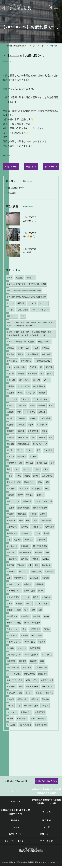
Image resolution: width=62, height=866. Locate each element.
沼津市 (20, 495)
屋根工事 (41, 412)
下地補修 (20, 565)
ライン (28, 603)
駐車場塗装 (49, 527)
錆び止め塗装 (29, 674)
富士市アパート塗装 (14, 463)
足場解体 (10, 425)
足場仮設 (17, 540)
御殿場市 (27, 584)
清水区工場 (34, 578)
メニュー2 (43, 303)
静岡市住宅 (27, 501)
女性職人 (45, 348)
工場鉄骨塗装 (45, 520)
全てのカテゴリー (16, 187)
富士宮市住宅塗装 (40, 546)
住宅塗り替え (35, 629)
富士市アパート (20, 578)
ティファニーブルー (41, 399)
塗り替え (10, 418)
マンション (23, 488)
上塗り (37, 469)
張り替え (10, 450)
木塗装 (30, 425)
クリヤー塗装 (12, 399)
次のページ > (51, 166)
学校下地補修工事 (14, 655)
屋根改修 (45, 699)
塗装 (22, 316)
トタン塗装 (11, 380)
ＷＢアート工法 (23, 348)
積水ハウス (11, 552)
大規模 (27, 476)
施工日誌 (6, 155)
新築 (47, 482)
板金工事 (22, 661)
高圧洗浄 (20, 373)
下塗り (9, 476)
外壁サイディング (40, 444)
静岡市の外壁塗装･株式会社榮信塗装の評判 (24, 290)
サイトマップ (46, 841)
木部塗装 (10, 495)
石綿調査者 (11, 520)
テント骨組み (47, 655)
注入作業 (24, 559)
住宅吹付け (41, 540)
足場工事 (10, 373)
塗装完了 (40, 495)
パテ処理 (10, 437)
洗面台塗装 (42, 674)
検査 (28, 520)
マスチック (21, 648)
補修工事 (20, 431)
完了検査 (33, 456)
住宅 (47, 488)
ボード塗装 (27, 667)
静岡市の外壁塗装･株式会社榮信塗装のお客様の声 (26, 297)
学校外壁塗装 (12, 616)
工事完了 (20, 425)
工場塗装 (10, 508)
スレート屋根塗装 (42, 603)
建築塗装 (24, 635)
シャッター (21, 405)
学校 (47, 552)
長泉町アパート (32, 686)
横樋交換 (10, 444)
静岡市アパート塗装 (14, 680)
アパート (29, 450)
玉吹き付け (11, 488)
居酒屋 (44, 431)
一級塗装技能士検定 (42, 361)
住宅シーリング (13, 629)
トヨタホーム (36, 527)
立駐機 (45, 469)
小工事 (35, 348)
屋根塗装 (29, 463)
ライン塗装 (48, 450)
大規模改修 (46, 597)
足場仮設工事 (33, 431)
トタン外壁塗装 (13, 597)
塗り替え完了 (24, 380)
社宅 (29, 565)
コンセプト (30, 278)
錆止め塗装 (49, 571)
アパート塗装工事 (31, 655)
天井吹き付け (36, 488)
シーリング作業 (48, 686)
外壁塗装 (19, 278)
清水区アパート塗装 (32, 623)
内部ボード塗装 (13, 667)
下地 (33, 437)
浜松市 (46, 616)
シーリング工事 (23, 386)
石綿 (21, 520)
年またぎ (41, 642)
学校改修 (10, 648)
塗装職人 (10, 348)
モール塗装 (11, 725)
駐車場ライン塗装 (14, 610)
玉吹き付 (45, 706)
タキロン (10, 456)
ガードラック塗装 (31, 706)
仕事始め (10, 412)
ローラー (28, 693)
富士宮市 (36, 380)
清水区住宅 (39, 584)
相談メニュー (12, 316)
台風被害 (41, 393)
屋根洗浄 (10, 354)
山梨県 (42, 514)
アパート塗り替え (14, 674)
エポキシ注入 (29, 642)
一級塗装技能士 (32, 354)
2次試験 (10, 718)
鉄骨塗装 (24, 527)
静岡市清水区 (12, 361)
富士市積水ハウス (14, 591)
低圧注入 (45, 559)
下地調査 (10, 514)
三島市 (16, 469)
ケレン (37, 533)
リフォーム (25, 399)
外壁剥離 (33, 514)
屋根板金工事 (22, 437)
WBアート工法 (31, 680)
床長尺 (35, 597)
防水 (8, 540)
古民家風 (41, 437)
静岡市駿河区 (26, 361)
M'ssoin (47, 380)
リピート (26, 597)
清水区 (20, 393)
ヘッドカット (12, 712)
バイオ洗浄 (32, 373)
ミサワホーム (12, 546)
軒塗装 (18, 476)
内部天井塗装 (29, 591)
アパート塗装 (30, 412)
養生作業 (36, 616)
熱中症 (49, 373)
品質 (8, 469)
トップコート (12, 635)
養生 (36, 565)
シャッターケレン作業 (43, 501)
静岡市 (9, 278)
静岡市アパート (13, 501)
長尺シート (21, 456)
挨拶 (19, 412)
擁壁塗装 (45, 578)
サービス (10, 303)
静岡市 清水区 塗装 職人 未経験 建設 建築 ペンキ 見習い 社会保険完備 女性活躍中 (31, 324)
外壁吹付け (25, 546)
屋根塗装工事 (35, 648)
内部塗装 (33, 367)
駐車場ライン (29, 482)
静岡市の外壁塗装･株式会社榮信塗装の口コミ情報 (26, 284)
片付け (51, 405)
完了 (26, 610)
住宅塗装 (10, 386)
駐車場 (9, 603)
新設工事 (33, 661)
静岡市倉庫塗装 (23, 508)
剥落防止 (29, 495)
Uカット (10, 706)
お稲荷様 (33, 418)
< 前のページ (11, 166)
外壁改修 (34, 699)
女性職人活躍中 (20, 367)
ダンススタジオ (25, 725)
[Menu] (56, 7)
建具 (50, 437)
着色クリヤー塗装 (14, 482)
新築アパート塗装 (40, 508)
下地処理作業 (12, 559)
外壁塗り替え (22, 699)
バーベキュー (26, 533)
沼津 (35, 520)
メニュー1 (32, 303)
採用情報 (20, 303)
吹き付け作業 (36, 635)
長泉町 (46, 533)
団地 (40, 482)
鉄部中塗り (25, 616)
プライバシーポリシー (40, 310)
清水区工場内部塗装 (38, 718)
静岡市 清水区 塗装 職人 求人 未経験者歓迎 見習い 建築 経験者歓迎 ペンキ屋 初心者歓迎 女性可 (31, 333)
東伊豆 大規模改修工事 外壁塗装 (21, 341)
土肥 (40, 610)
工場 (8, 578)
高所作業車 (21, 514)
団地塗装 (38, 552)
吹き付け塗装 (42, 463)
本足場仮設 (11, 686)
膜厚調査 (10, 431)
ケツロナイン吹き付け (44, 693)
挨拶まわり (46, 565)
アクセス (10, 310)
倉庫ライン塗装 (47, 680)
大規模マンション (14, 584)
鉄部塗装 (10, 393)
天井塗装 (19, 603)
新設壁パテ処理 (41, 725)
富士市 (20, 450)
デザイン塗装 (45, 418)
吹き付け (10, 405)
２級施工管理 (40, 712)
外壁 (33, 610)
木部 (18, 706)
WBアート (27, 469)
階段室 (41, 591)
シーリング (30, 393)
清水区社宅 (11, 571)
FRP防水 (47, 629)
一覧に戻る (31, 166)
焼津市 (35, 476)
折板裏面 (10, 699)
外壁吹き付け (26, 712)
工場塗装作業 (12, 527)
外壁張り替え (36, 571)
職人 (24, 629)
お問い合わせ (22, 310)
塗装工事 (49, 367)
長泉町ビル (29, 540)
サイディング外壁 (14, 623)
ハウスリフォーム (14, 642)
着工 (38, 450)
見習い (20, 354)
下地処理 (34, 559)
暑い (42, 373)
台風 (8, 367)
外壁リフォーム (44, 341)
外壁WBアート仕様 (14, 693)
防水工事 (10, 565)
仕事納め (41, 405)
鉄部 (21, 686)
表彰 (42, 661)
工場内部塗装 (22, 718)
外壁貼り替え (12, 533)
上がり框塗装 (47, 476)
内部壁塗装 (11, 661)
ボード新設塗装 (41, 667)
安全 (52, 463)
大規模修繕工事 (23, 444)
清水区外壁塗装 (25, 552)
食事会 (32, 405)
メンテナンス (42, 425)
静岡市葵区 (46, 354)
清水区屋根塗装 (39, 386)
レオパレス (23, 571)
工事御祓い (21, 418)
